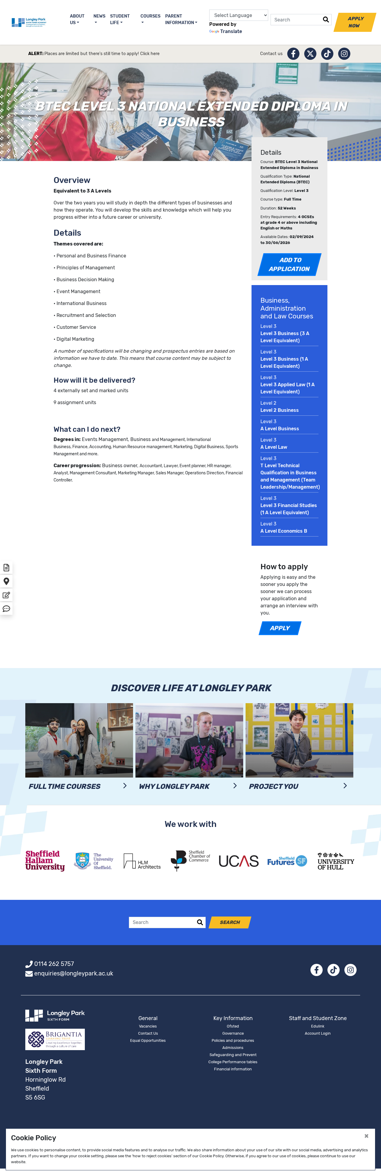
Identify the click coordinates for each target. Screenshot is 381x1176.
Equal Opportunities (148, 1040)
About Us (77, 19)
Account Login (318, 1033)
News (99, 16)
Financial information (233, 1069)
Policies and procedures (233, 1040)
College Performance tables (232, 1062)
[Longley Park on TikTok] (327, 54)
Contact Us (148, 1033)
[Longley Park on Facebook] (293, 54)
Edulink (317, 1026)
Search (230, 922)
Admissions (232, 1047)
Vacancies (148, 1026)
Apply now (356, 22)
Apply (280, 628)
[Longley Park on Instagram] (344, 54)
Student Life (120, 19)
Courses (150, 16)
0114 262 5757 (54, 963)
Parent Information (179, 19)
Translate (231, 31)
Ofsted (233, 1026)
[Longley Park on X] (310, 54)
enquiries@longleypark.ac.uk (73, 973)
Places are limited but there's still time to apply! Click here (102, 53)
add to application (289, 265)
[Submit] (326, 19)
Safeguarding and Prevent (233, 1055)
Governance (233, 1033)
